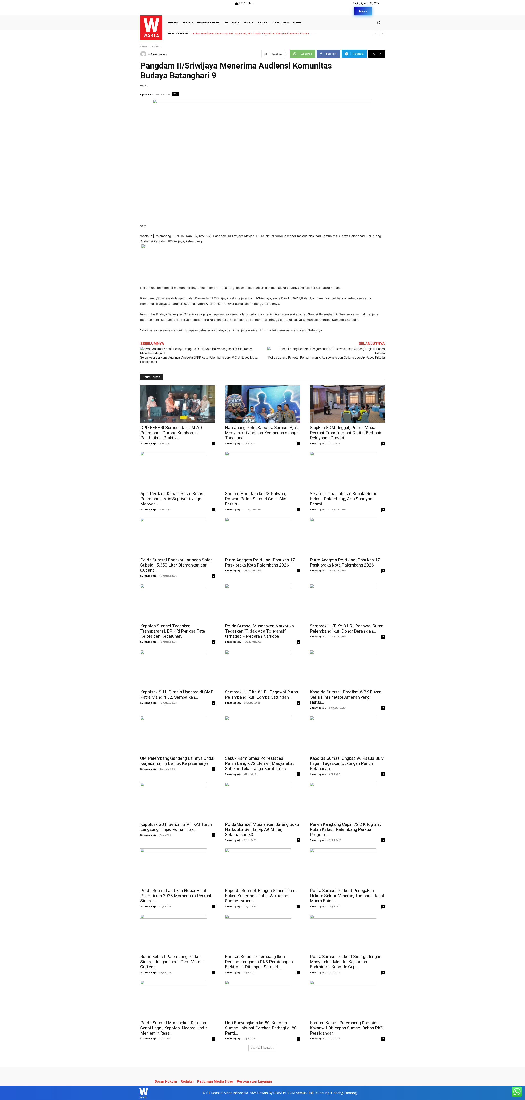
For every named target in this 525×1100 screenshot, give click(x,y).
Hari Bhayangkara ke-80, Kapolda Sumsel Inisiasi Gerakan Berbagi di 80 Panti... (261, 1028)
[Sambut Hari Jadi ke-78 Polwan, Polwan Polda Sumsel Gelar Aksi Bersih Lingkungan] (262, 470)
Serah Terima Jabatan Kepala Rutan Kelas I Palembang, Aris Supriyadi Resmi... (343, 498)
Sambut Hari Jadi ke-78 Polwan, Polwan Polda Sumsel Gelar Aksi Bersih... (256, 498)
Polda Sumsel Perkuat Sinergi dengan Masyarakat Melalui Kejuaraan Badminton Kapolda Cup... (345, 961)
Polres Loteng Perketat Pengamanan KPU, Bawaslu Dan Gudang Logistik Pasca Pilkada (326, 357)
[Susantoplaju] (144, 54)
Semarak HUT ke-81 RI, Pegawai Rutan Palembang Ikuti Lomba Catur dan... (261, 695)
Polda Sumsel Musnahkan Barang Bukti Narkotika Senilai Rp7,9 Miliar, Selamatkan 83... (262, 829)
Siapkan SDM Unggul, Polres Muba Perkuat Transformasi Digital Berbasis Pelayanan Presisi (346, 432)
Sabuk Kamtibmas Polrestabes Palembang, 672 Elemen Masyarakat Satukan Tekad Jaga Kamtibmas (259, 763)
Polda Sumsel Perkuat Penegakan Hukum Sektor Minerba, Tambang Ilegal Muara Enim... (347, 895)
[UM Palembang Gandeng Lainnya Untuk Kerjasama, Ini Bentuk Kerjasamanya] (177, 734)
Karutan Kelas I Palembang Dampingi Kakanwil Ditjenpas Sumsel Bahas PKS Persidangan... (346, 1028)
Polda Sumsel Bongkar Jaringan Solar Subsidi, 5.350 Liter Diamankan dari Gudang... (176, 565)
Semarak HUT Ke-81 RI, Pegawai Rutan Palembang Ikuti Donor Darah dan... (346, 629)
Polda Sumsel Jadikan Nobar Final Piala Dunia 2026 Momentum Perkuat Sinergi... (175, 895)
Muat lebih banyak (261, 1047)
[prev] (375, 33)
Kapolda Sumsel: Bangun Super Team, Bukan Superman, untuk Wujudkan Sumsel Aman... (260, 895)
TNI (176, 94)
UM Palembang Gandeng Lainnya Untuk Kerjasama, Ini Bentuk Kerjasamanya (177, 761)
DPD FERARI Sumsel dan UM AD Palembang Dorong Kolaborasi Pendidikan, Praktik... (171, 432)
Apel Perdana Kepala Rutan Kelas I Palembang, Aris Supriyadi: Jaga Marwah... (172, 498)
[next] (382, 33)
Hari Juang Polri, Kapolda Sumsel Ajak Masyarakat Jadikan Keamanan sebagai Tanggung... (262, 432)
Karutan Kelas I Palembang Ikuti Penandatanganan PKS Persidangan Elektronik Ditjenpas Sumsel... (259, 961)
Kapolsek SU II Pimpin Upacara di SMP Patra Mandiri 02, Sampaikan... (177, 695)
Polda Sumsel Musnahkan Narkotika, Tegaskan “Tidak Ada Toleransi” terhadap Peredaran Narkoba (260, 631)
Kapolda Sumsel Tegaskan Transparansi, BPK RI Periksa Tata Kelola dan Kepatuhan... (172, 631)
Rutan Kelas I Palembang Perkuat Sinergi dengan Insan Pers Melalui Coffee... (172, 961)
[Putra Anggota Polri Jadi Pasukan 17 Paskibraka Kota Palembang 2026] (262, 536)
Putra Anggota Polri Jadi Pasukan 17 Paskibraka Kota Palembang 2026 (260, 562)
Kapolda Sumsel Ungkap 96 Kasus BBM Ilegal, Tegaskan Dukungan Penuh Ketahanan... (347, 763)
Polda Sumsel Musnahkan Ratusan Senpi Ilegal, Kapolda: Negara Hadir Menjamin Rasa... (173, 1028)
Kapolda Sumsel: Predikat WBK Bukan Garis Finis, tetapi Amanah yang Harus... (345, 697)
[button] (379, 23)
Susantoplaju (159, 53)
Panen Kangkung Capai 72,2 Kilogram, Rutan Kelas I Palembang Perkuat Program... (345, 829)
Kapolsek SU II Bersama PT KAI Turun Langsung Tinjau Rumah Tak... (176, 827)
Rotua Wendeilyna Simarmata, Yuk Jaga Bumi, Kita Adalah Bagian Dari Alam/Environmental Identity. (251, 33)
